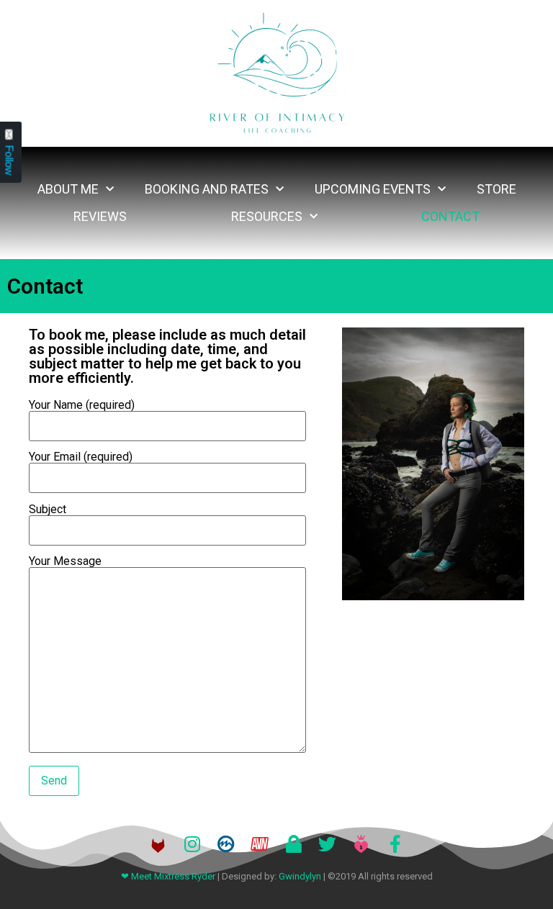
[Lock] (293, 844)
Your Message (65, 562)
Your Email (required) (80, 457)
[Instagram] (192, 844)
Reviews (100, 216)
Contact (450, 216)
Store (496, 188)
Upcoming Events (373, 188)
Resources (266, 216)
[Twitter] (327, 844)
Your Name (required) (82, 405)
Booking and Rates (207, 188)
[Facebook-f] (395, 844)
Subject (47, 510)
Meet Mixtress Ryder (173, 876)
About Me (68, 188)
